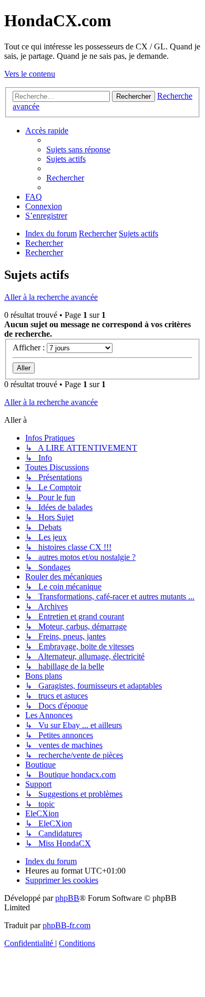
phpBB (67, 898)
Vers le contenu (29, 73)
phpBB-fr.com (66, 925)
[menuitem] (78, 149)
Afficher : (30, 347)
